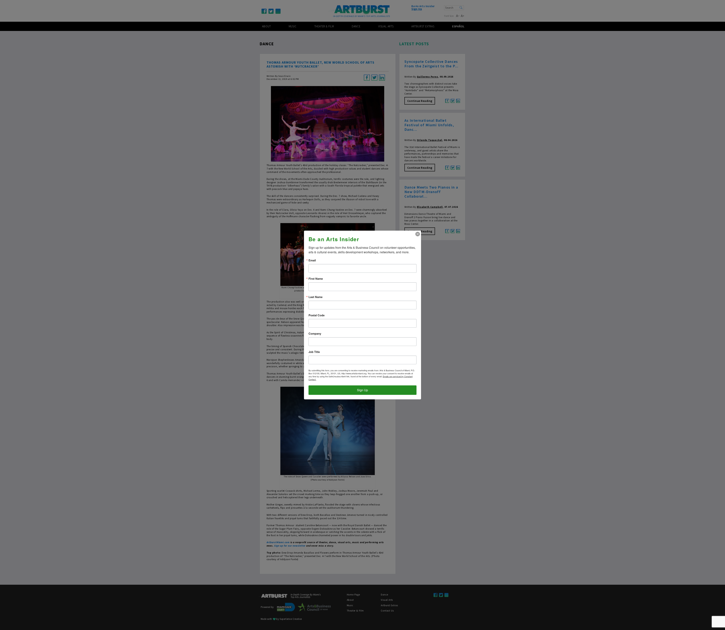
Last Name (315, 297)
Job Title (314, 351)
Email (312, 260)
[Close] (417, 234)
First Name (316, 278)
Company (315, 333)
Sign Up (362, 390)
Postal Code (317, 315)
